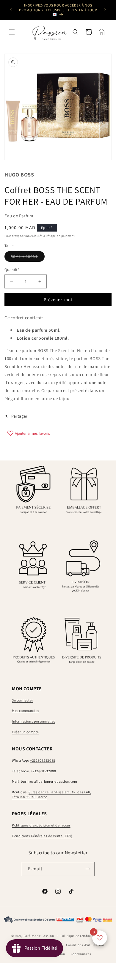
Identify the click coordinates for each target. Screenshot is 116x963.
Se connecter (22, 700)
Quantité (11, 269)
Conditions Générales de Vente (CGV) (42, 836)
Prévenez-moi (58, 299)
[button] (11, 31)
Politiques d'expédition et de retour (41, 825)
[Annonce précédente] (11, 9)
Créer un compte (25, 732)
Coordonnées (81, 954)
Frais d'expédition (17, 236)
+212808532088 (42, 760)
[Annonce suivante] (105, 9)
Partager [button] (19, 416)
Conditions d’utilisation (85, 945)
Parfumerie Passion (38, 936)
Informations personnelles (33, 721)
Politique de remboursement (82, 936)
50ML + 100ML (28, 257)
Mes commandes (25, 710)
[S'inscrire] (87, 869)
